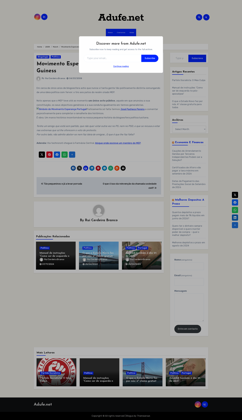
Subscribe (150, 58)
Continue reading (121, 66)
